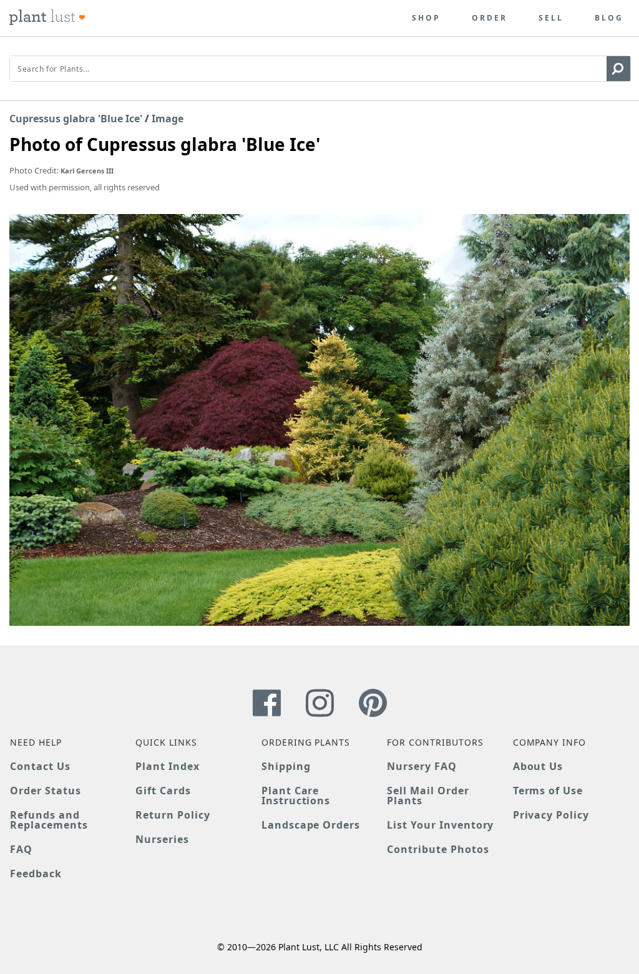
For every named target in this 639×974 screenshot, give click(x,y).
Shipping (286, 766)
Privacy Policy (551, 815)
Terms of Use (548, 790)
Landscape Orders (310, 825)
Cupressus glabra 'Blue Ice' (75, 118)
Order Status (45, 790)
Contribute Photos (438, 849)
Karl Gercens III (87, 170)
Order (489, 18)
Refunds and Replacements (49, 820)
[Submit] (618, 68)
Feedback (36, 873)
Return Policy (172, 815)
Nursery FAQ (422, 766)
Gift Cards (163, 790)
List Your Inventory (440, 825)
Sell (551, 18)
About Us (538, 766)
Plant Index (167, 766)
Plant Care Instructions (296, 795)
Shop (426, 18)
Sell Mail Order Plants (428, 795)
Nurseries (162, 839)
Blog (609, 18)
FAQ (21, 849)
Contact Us (40, 766)
